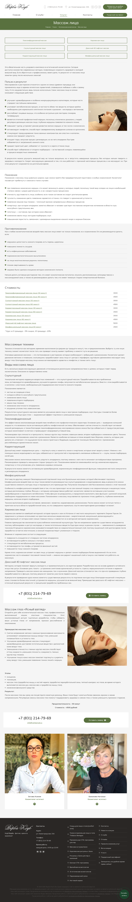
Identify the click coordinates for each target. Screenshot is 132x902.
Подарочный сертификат (110, 857)
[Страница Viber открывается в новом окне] (96, 6)
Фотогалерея (106, 848)
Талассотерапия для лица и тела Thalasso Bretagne (82, 834)
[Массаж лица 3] (107, 111)
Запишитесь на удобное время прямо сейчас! (113, 863)
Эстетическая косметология (80, 872)
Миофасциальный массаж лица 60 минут (23, 327)
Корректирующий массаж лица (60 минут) (23, 312)
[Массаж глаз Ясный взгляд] (97, 636)
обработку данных (103, 894)
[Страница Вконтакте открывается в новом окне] (92, 6)
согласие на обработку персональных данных (84, 896)
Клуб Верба (9, 833)
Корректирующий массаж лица (35, 56)
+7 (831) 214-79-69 (34, 593)
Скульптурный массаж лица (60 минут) (22, 304)
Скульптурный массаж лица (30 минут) (22, 300)
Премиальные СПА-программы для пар (82, 841)
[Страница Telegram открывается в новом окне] (99, 6)
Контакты (105, 826)
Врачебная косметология (79, 867)
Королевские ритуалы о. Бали (81, 851)
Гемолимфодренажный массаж (35, 40)
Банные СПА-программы (79, 863)
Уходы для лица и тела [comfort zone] (82, 827)
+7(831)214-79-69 (55, 7)
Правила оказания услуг (110, 844)
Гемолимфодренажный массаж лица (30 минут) (26, 293)
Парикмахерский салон (79, 876)
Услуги (103, 853)
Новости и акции (107, 830)
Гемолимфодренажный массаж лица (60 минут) (26, 297)
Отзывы (104, 839)
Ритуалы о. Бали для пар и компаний (80, 857)
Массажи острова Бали (78, 847)
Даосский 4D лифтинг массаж (97, 48)
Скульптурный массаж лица (35, 48)
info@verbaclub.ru (34, 598)
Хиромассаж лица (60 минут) (18, 319)
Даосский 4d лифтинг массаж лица (20, 323)
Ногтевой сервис (76, 880)
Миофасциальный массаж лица (97, 56)
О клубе (104, 835)
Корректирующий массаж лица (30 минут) (23, 308)
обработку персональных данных (75, 891)
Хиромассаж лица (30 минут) (18, 315)
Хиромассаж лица (97, 40)
